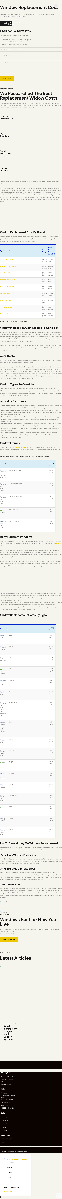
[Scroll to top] (0, 1197)
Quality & (4, 116)
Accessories (5, 153)
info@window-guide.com (5, 1104)
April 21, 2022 (15, 1023)
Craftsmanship (6, 119)
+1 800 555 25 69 (7, 1108)
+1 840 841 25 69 (11, 1187)
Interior (7, 1023)
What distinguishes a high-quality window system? (11, 1033)
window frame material (20, 447)
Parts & (3, 151)
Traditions (4, 136)
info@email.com (9, 1191)
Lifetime (3, 168)
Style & (3, 134)
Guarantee (4, 171)
